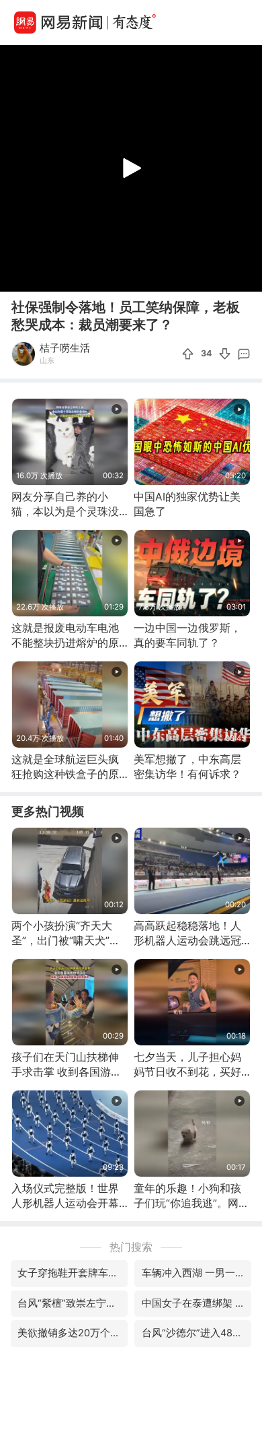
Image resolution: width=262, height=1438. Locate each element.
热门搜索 (131, 1247)
